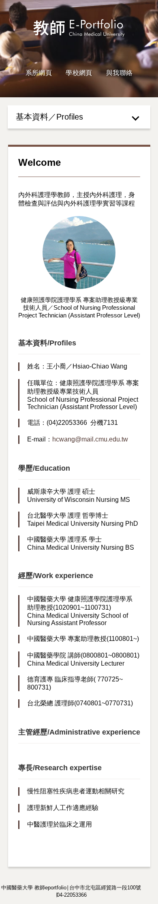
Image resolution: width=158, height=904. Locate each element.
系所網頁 (39, 72)
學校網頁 (79, 72)
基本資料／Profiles (49, 116)
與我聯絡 (119, 72)
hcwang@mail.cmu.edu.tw (90, 439)
